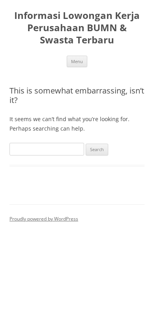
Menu (77, 61)
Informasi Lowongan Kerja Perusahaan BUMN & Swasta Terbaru (77, 27)
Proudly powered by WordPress (43, 218)
